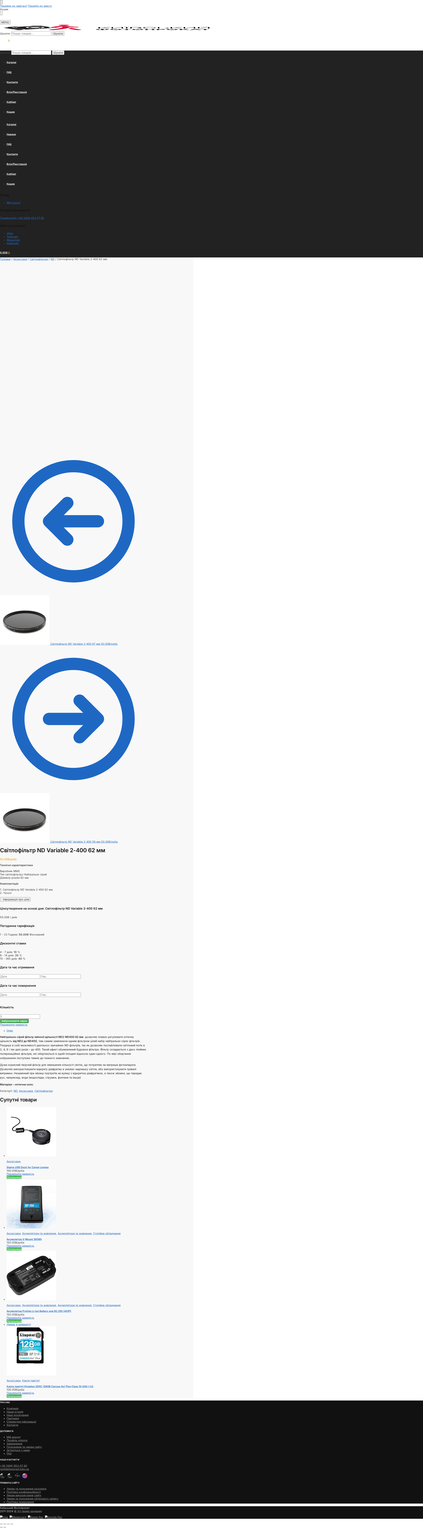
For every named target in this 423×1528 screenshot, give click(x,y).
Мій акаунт (13, 202)
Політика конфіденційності (24, 1492)
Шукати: (5, 33)
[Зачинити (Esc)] (11, 1524)
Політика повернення (20, 1502)
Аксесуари (20, 259)
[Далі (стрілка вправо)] (4, 1527)
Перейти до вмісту (40, 6)
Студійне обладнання (107, 1233)
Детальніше (14, 1177)
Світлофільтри (39, 259)
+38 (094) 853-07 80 (13, 1465)
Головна (5, 259)
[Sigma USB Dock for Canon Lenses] (77, 1132)
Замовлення (14, 1443)
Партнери (13, 1418)
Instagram (13, 243)
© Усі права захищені (28, 1511)
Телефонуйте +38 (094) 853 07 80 (22, 218)
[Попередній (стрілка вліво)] (1, 1527)
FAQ (9, 1453)
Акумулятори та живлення (39, 1233)
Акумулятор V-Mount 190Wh (24, 1239)
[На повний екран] (4, 1524)
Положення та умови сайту (24, 1447)
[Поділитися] (8, 1524)
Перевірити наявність (14, 1024)
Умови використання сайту (24, 1495)
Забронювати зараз (14, 1021)
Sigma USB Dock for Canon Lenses (28, 1167)
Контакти (12, 1425)
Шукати (58, 33)
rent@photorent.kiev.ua (14, 1469)
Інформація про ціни (15, 899)
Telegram (12, 236)
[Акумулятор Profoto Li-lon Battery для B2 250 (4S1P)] (77, 1276)
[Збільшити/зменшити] (1, 1524)
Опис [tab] (10, 1030)
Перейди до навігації (13, 6)
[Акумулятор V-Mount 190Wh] (77, 1204)
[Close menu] (1, 2)
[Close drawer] (1, 13)
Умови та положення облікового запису (32, 1498)
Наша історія (15, 1411)
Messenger (13, 240)
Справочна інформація (21, 1421)
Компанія (13, 1408)
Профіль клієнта (17, 1440)
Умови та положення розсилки (26, 1488)
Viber (10, 233)
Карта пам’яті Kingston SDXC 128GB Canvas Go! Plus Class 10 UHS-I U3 (50, 1386)
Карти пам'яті (31, 1380)
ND (53, 259)
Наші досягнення (18, 1415)
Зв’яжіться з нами (18, 1450)
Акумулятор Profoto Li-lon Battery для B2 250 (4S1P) (39, 1311)
